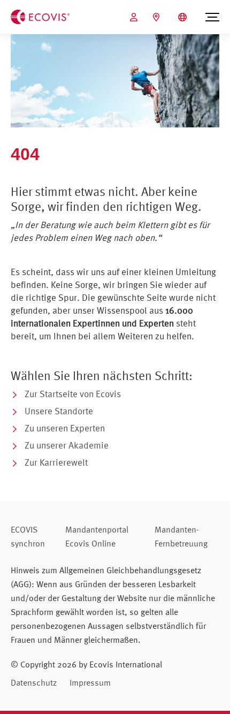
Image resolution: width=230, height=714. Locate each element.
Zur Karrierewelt (56, 462)
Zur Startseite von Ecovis (73, 394)
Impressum (90, 682)
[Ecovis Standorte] (157, 17)
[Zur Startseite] (40, 16)
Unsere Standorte (59, 411)
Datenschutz (34, 682)
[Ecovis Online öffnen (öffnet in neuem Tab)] (135, 17)
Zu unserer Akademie (67, 445)
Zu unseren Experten (65, 428)
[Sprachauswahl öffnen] (184, 17)
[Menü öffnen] (212, 17)
